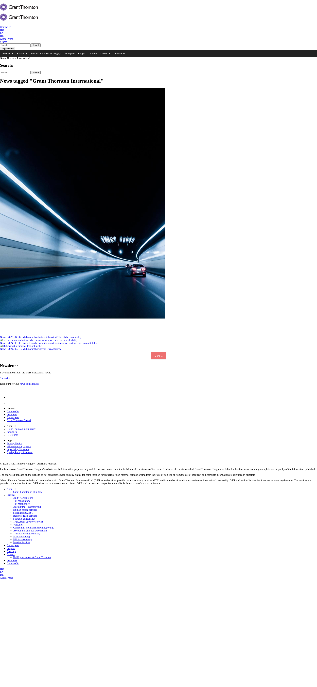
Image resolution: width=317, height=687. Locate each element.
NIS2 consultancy (22, 539)
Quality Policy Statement (20, 452)
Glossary (93, 53)
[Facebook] (9, 397)
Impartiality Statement (18, 449)
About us (11, 489)
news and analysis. (29, 383)
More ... (159, 355)
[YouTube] (10, 402)
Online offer (119, 53)
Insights (81, 53)
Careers (11, 554)
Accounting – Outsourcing (27, 506)
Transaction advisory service (28, 521)
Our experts (69, 53)
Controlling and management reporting (33, 527)
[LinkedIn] (9, 391)
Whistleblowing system (19, 446)
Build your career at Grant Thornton (32, 557)
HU (2, 30)
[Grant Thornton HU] (19, 9)
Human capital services (25, 509)
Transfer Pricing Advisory (26, 533)
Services (11, 495)
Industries (12, 432)
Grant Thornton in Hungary (21, 429)
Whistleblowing (21, 536)
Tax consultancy (21, 500)
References (12, 434)
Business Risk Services (25, 515)
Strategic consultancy (24, 518)
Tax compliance (21, 503)
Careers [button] (103, 53)
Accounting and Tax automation (30, 530)
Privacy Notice (14, 443)
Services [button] (20, 53)
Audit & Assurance (23, 497)
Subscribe (5, 378)
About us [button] (6, 53)
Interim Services (21, 542)
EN (2, 33)
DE (2, 35)
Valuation (18, 524)
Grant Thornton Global (19, 420)
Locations (12, 414)
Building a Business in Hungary (46, 53)
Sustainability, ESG (23, 512)
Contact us (5, 27)
